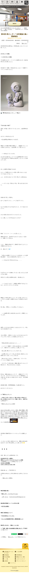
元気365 (16, 570)
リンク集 (6, 558)
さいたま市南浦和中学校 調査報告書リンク (12, 519)
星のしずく (24, 43)
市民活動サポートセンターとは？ (9, 552)
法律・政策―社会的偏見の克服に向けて (12, 528)
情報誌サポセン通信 (20, 556)
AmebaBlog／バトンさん (8, 515)
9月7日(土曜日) (5, 506)
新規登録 (7, 3)
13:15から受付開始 (5, 463)
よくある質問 (19, 551)
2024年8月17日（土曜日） (7, 458)
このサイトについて (2, 4)
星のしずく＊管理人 (8, 478)
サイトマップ (13, 562)
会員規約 (6, 561)
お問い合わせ (12, 3)
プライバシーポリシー (21, 561)
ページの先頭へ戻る (25, 547)
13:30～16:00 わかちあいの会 (8, 464)
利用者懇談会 (19, 554)
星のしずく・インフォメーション (10, 493)
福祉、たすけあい (8, 29)
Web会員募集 (7, 556)
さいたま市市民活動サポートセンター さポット (11, 28)
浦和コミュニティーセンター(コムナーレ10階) (12, 460)
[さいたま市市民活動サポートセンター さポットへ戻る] (22, 1)
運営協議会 (6, 554)
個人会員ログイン (17, 4)
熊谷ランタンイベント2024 (8, 403)
